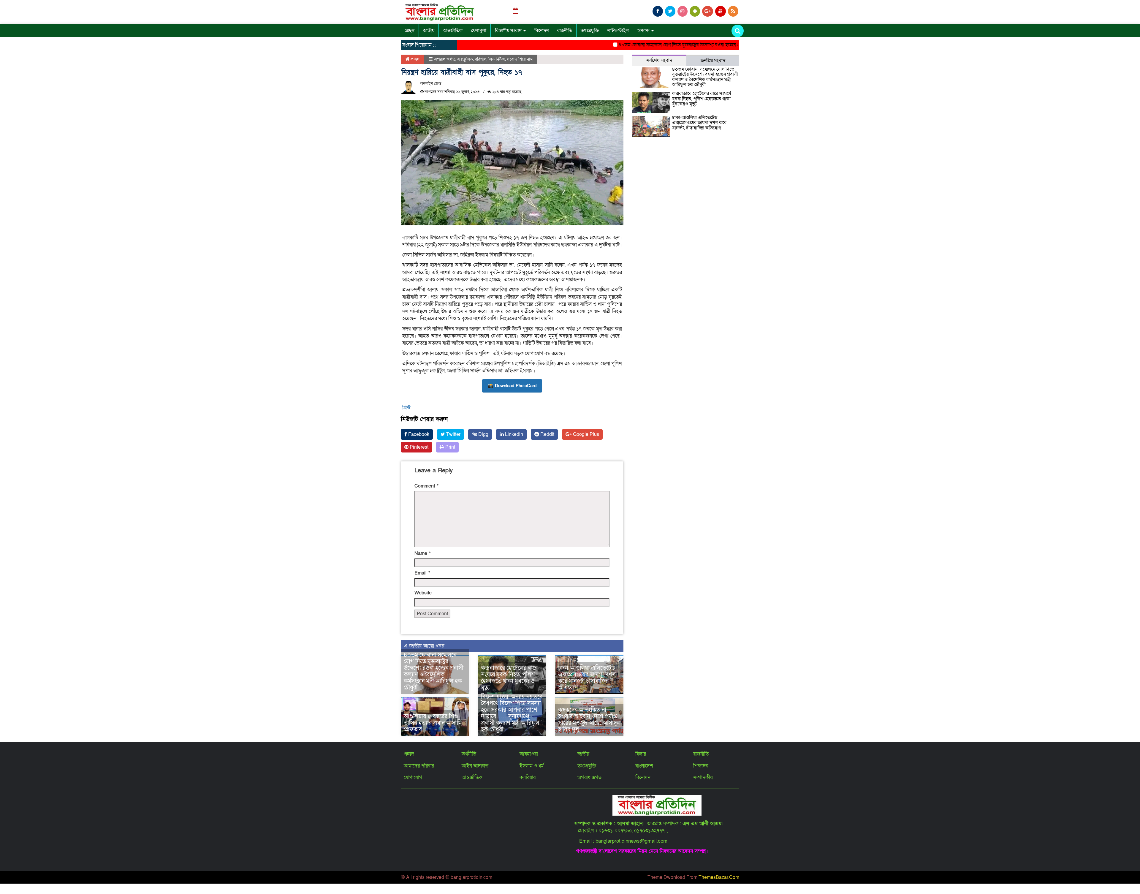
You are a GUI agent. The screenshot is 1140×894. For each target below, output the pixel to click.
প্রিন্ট (406, 407)
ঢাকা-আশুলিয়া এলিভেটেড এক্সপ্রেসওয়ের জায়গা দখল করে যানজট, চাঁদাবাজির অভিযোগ (587, 678)
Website (423, 593)
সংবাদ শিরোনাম (520, 59)
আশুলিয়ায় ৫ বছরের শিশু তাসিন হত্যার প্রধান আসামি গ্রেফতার (433, 723)
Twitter (452, 434)
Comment (426, 486)
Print (449, 447)
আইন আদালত (475, 765)
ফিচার (640, 754)
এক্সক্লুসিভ (465, 59)
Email (422, 573)
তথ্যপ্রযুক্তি (590, 30)
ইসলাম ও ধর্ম (532, 765)
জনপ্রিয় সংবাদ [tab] (713, 60)
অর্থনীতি (469, 754)
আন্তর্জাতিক (453, 30)
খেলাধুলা (478, 30)
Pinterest (418, 447)
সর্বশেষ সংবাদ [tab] (659, 60)
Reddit (546, 434)
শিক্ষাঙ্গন (700, 765)
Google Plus (585, 434)
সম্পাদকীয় (703, 777)
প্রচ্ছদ (409, 30)
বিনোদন (541, 30)
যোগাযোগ (413, 777)
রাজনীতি (564, 30)
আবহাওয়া (529, 754)
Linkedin (513, 434)
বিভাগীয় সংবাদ (509, 30)
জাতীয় (428, 30)
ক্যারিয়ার (528, 777)
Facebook (418, 434)
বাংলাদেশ (644, 765)
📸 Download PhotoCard (512, 386)
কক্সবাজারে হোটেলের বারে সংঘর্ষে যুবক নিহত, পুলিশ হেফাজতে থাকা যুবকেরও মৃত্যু (509, 678)
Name (422, 553)
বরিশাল (481, 59)
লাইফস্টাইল (618, 30)
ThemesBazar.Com (719, 877)
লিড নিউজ (496, 59)
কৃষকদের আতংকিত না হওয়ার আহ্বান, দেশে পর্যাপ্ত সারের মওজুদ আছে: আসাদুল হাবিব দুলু (589, 719)
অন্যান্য (644, 30)
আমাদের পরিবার (419, 765)
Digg (482, 434)
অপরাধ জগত (444, 59)
